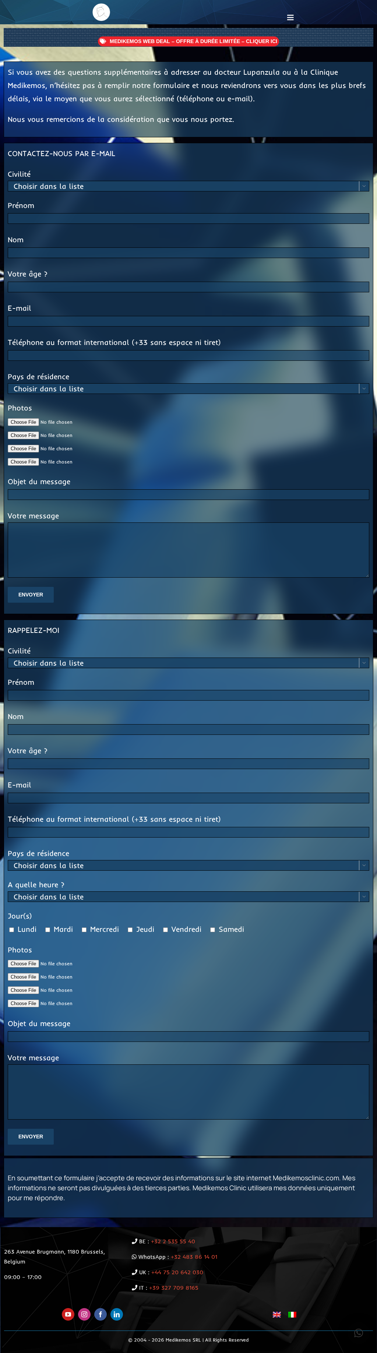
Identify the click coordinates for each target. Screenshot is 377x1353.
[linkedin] (116, 1314)
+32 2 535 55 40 (173, 1241)
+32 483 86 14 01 (194, 1256)
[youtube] (68, 1314)
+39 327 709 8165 (173, 1287)
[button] (359, 1333)
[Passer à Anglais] (277, 1314)
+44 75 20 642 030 (177, 1272)
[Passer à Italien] (292, 1314)
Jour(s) (20, 915)
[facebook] (100, 1314)
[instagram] (84, 1314)
